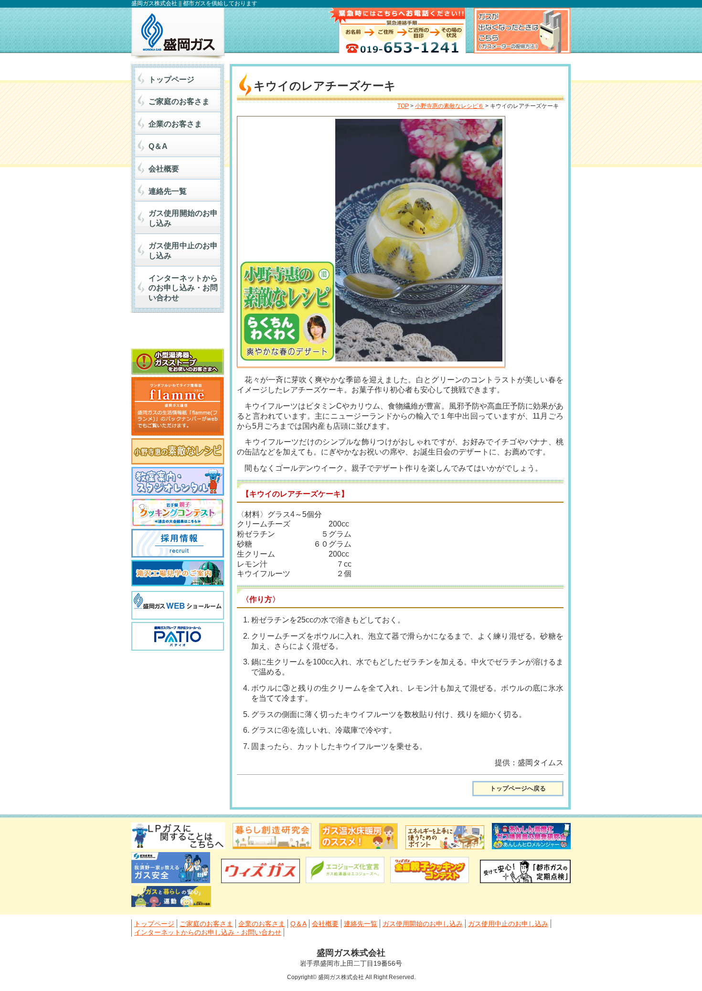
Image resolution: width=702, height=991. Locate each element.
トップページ (171, 79)
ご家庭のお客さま (179, 101)
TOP (403, 106)
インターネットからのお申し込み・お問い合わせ (183, 288)
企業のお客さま (175, 124)
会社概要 (164, 169)
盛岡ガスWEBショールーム (177, 605)
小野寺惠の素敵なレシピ (177, 451)
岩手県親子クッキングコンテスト (177, 512)
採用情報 (177, 543)
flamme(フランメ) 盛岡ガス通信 (177, 406)
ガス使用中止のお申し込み (183, 251)
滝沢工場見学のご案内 (177, 574)
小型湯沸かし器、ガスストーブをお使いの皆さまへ (177, 361)
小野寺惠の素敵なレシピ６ (449, 106)
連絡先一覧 (168, 191)
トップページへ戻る (518, 788)
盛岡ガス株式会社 (177, 33)
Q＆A (158, 146)
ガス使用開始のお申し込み (183, 218)
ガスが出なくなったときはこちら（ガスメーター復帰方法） (522, 30)
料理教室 (177, 481)
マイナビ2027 (177, 333)
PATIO (177, 636)
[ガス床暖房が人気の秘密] (358, 847)
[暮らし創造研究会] (272, 847)
